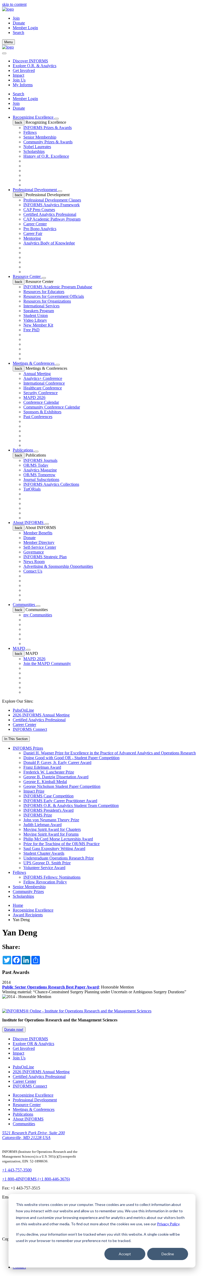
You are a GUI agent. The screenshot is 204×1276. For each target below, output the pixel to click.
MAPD (19, 648)
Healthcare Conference (42, 388)
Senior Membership (39, 137)
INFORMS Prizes (28, 748)
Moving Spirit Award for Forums (51, 834)
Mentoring (32, 238)
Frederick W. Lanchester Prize (48, 772)
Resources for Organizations (47, 301)
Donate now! (13, 1030)
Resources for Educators (43, 291)
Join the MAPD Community (47, 663)
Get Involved (24, 70)
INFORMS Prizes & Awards (47, 127)
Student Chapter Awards (43, 853)
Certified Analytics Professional (49, 214)
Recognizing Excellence (33, 117)
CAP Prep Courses (39, 209)
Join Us (19, 80)
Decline (168, 1254)
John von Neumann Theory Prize (51, 820)
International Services (41, 306)
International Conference (44, 383)
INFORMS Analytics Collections (51, 484)
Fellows (30, 132)
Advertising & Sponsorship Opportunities (58, 566)
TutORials (32, 489)
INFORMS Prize (37, 815)
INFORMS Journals (40, 460)
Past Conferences (37, 416)
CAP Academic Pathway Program (51, 219)
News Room (34, 561)
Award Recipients (28, 915)
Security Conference (40, 392)
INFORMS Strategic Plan (45, 557)
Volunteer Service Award (44, 867)
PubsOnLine (23, 710)
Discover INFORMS (30, 61)
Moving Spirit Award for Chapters (52, 829)
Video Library (35, 320)
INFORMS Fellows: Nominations (51, 877)
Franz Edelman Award (42, 767)
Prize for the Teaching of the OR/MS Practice (61, 843)
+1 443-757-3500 (17, 1170)
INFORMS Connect (30, 729)
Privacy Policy (168, 1224)
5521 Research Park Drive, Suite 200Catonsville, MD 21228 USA (33, 1135)
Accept (125, 1254)
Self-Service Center (39, 547)
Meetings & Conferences (34, 363)
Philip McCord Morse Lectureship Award (58, 839)
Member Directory (38, 542)
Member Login (25, 27)
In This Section (16, 739)
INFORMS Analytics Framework (51, 205)
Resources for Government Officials (53, 296)
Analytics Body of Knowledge (49, 243)
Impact (18, 75)
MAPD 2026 (34, 397)
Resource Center (27, 276)
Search (18, 94)
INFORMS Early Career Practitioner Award (60, 800)
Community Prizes (28, 891)
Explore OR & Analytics (33, 1043)
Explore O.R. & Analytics (34, 65)
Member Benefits (37, 533)
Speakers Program (38, 310)
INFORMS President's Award (48, 810)
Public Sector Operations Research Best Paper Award (50, 987)
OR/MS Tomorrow (39, 474)
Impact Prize (33, 791)
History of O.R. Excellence (46, 156)
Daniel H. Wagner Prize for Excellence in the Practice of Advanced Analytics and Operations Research (109, 753)
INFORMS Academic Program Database (57, 287)
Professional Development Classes (52, 200)
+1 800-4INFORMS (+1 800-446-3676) (36, 1179)
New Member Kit (38, 325)
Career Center (35, 224)
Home (18, 905)
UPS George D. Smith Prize (47, 863)
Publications (23, 450)
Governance (33, 552)
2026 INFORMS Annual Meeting (41, 715)
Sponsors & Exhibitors (42, 412)
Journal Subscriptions (41, 479)
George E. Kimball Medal (45, 781)
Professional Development (35, 189)
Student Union (35, 315)
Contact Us (32, 571)
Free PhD (31, 330)
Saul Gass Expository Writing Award (54, 848)
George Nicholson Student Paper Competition (61, 786)
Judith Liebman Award (42, 824)
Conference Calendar (41, 402)
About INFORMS (29, 522)
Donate (19, 23)
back (18, 122)
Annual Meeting (37, 373)
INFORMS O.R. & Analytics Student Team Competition (71, 805)
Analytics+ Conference (42, 378)
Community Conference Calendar (51, 407)
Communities (24, 604)
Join (16, 18)
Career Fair (32, 233)
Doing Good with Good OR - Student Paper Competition (71, 757)
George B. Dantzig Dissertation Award (55, 777)
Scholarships (34, 151)
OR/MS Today (35, 465)
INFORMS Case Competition (48, 796)
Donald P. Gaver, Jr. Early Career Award (57, 762)
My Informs (23, 85)
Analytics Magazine (40, 470)
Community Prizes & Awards (48, 142)
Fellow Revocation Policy (45, 882)
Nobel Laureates (37, 146)
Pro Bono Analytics (39, 228)
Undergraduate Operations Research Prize (58, 858)
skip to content (14, 4)
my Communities (37, 615)
